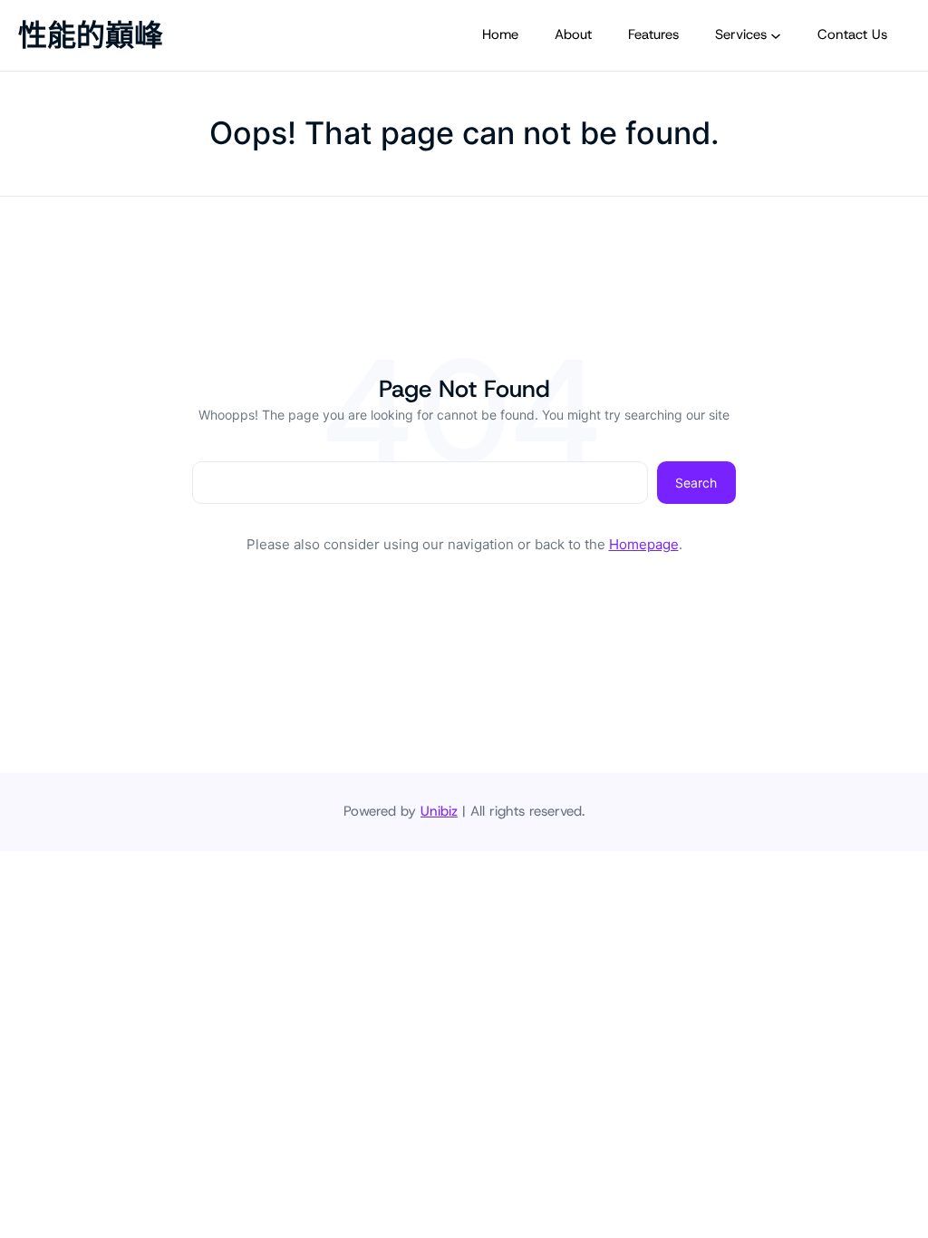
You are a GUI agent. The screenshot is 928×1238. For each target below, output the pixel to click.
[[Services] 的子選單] (775, 35)
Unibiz (439, 811)
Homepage (644, 544)
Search (696, 482)
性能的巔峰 (90, 35)
